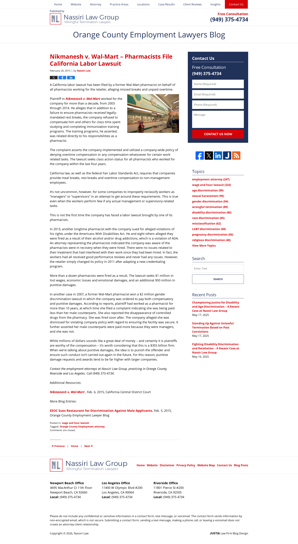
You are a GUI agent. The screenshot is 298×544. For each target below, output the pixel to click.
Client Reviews (192, 4)
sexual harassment (208, 196)
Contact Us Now (218, 134)
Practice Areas (119, 4)
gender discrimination (210, 201)
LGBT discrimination (209, 229)
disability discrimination (211, 212)
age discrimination (207, 190)
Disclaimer (167, 465)
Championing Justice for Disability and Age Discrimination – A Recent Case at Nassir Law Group (215, 307)
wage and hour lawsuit (75, 423)
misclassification (206, 223)
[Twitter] (209, 155)
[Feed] (236, 155)
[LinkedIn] (218, 155)
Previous (58, 445)
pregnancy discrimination (212, 234)
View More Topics (204, 245)
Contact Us (236, 4)
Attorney (95, 4)
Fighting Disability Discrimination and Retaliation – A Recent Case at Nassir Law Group (215, 348)
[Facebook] (200, 155)
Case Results (166, 4)
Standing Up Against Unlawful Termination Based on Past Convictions (213, 327)
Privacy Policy (185, 465)
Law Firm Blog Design (229, 533)
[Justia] (227, 155)
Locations (143, 4)
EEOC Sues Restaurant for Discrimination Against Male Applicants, (101, 410)
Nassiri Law (81, 533)
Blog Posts (241, 465)
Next (88, 445)
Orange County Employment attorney (82, 426)
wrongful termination (210, 207)
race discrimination (208, 218)
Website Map (206, 465)
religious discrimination (211, 240)
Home (58, 4)
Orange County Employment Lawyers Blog (84, 17)
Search (218, 279)
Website (76, 4)
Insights (215, 4)
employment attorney (211, 179)
